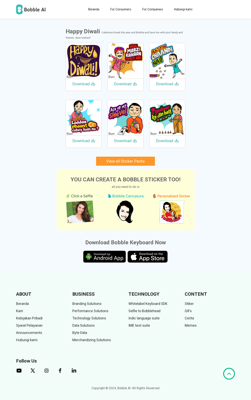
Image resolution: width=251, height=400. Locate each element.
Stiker (189, 304)
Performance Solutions (90, 311)
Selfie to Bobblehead (144, 311)
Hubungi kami (183, 9)
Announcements (29, 333)
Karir (19, 311)
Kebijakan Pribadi (29, 318)
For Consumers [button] (120, 9)
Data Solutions (83, 325)
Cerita (189, 318)
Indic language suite (144, 318)
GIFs (188, 311)
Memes (191, 325)
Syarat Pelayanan (29, 325)
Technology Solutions (89, 318)
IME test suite (139, 325)
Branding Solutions (87, 304)
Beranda (93, 9)
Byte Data (79, 333)
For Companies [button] (152, 9)
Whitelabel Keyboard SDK (147, 304)
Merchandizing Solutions (91, 340)
